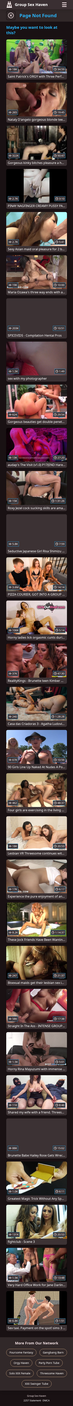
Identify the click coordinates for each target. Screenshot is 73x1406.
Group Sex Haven (31, 4)
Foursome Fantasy (21, 1352)
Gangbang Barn (53, 1352)
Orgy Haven (21, 1363)
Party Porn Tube (49, 1363)
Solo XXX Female (19, 1373)
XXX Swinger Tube (36, 1384)
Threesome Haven (52, 1373)
